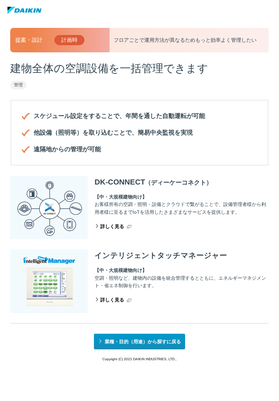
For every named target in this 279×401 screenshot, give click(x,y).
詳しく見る (112, 226)
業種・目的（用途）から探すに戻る (143, 341)
